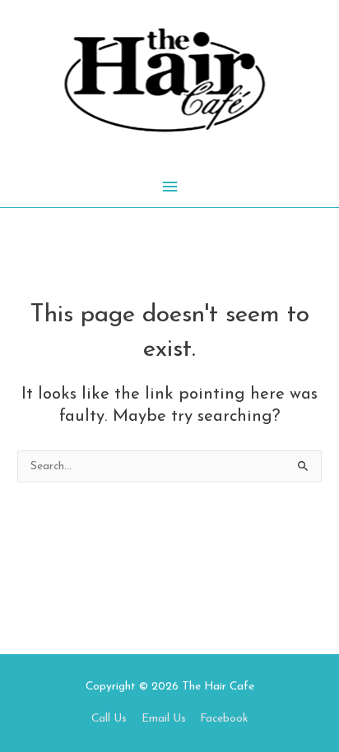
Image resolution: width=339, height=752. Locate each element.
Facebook (224, 718)
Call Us (109, 718)
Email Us (164, 718)
